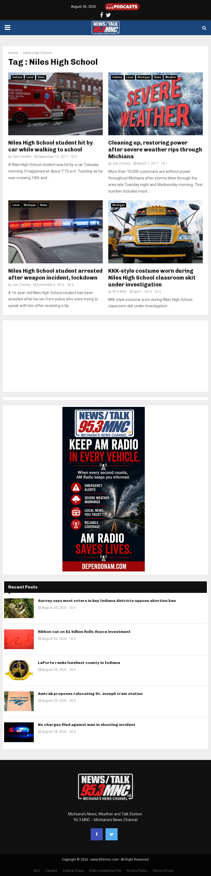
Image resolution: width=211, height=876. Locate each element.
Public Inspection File (105, 871)
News (41, 77)
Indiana (17, 77)
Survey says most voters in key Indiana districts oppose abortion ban (107, 600)
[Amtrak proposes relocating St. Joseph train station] (19, 701)
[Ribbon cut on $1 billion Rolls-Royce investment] (19, 639)
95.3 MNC (119, 292)
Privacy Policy (136, 871)
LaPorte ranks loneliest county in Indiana (79, 662)
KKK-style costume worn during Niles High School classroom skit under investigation (152, 277)
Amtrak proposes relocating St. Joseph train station (90, 693)
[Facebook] (97, 834)
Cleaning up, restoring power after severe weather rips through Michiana (155, 149)
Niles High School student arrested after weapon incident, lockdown (55, 274)
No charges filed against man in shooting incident (86, 724)
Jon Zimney (121, 163)
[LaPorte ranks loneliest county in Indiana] (19, 670)
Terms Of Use (162, 871)
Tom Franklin (22, 157)
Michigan (144, 77)
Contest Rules (73, 871)
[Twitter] (112, 834)
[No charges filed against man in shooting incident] (19, 732)
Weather (170, 77)
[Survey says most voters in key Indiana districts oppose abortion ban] (19, 608)
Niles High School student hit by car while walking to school (50, 146)
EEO (37, 871)
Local (30, 77)
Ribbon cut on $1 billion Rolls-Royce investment (84, 631)
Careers (51, 871)
